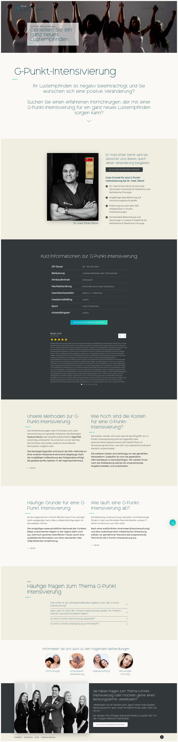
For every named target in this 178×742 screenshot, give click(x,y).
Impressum (18, 737)
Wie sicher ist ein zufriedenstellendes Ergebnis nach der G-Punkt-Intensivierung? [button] (85, 604)
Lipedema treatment (48, 737)
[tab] (81, 384)
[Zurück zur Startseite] (29, 8)
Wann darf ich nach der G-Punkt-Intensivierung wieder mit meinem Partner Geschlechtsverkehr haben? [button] (85, 612)
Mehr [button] (32, 468)
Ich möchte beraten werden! (125, 170)
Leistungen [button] (148, 8)
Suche (37, 737)
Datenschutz (28, 737)
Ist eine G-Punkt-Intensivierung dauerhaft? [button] (72, 619)
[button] (162, 8)
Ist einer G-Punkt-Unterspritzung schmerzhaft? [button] (74, 624)
